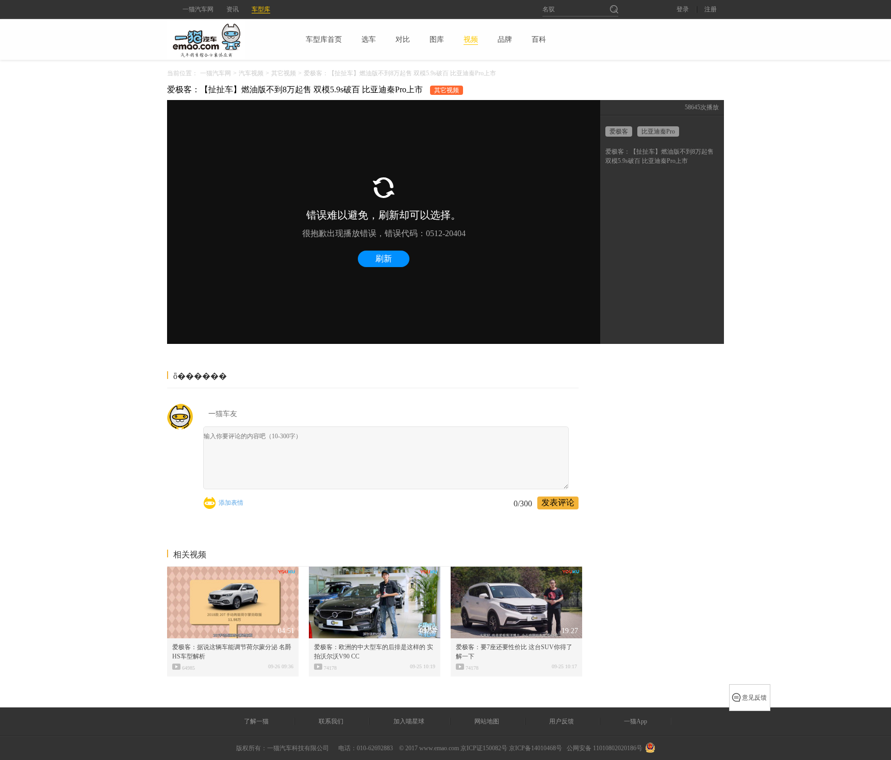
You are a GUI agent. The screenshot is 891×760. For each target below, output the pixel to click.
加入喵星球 (408, 721)
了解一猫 (256, 721)
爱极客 (618, 131)
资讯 (232, 9)
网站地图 (486, 721)
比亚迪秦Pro (658, 131)
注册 (710, 9)
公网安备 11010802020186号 (604, 748)
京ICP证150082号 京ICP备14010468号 (511, 748)
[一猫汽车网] (224, 39)
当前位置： (182, 73)
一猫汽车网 (198, 9)
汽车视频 (251, 73)
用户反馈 (561, 721)
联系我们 (331, 721)
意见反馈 (754, 697)
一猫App (635, 721)
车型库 (261, 9)
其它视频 (283, 73)
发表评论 (557, 502)
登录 (682, 9)
